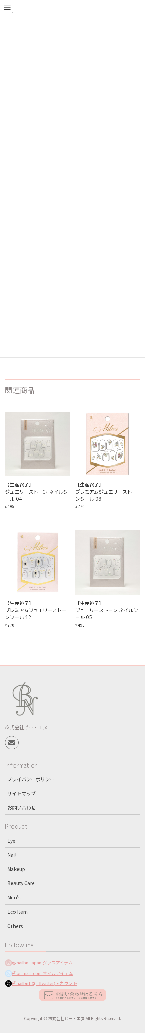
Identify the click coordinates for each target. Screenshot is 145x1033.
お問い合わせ (21, 807)
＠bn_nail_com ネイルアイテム (42, 973)
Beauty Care (21, 883)
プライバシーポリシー (31, 779)
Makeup (16, 869)
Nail (11, 854)
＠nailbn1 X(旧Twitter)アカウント (44, 983)
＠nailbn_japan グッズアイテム (42, 962)
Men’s (14, 897)
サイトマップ (21, 793)
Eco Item (17, 911)
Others (15, 926)
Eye (11, 840)
